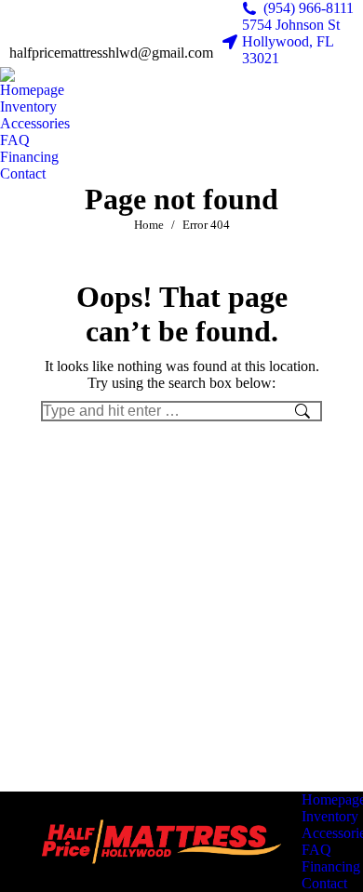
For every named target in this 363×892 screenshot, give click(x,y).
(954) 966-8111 (308, 8)
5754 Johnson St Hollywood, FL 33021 (291, 41)
